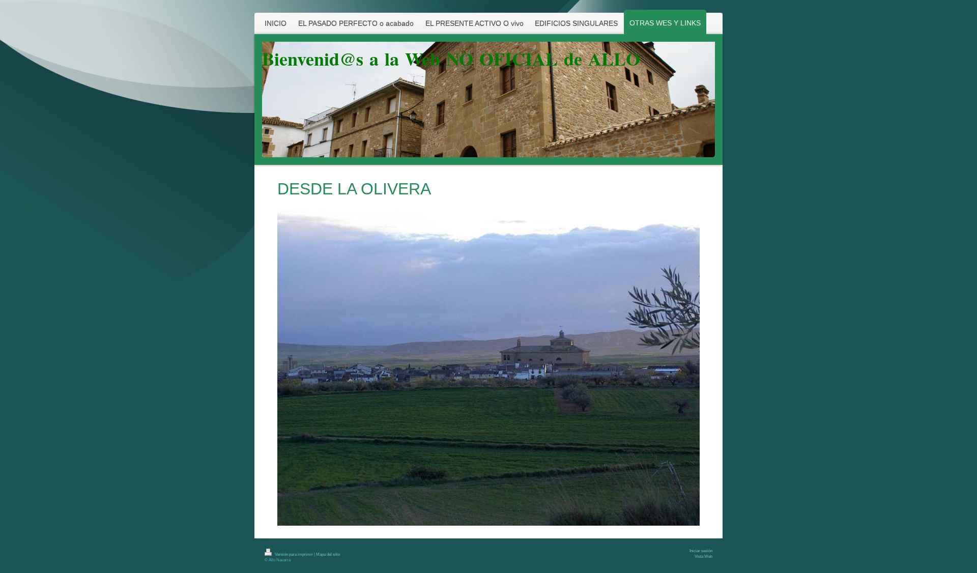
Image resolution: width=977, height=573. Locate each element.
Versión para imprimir (294, 554)
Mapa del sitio (328, 554)
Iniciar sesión (700, 551)
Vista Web (703, 556)
